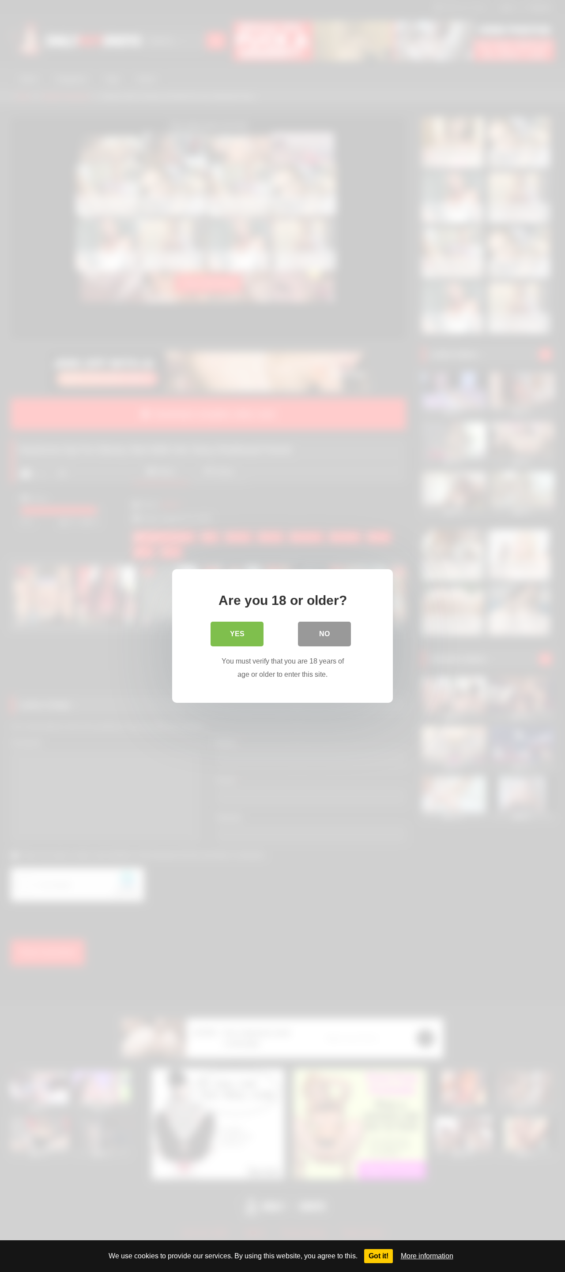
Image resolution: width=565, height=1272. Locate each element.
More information (427, 1256)
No (324, 634)
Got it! (378, 1256)
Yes (237, 634)
